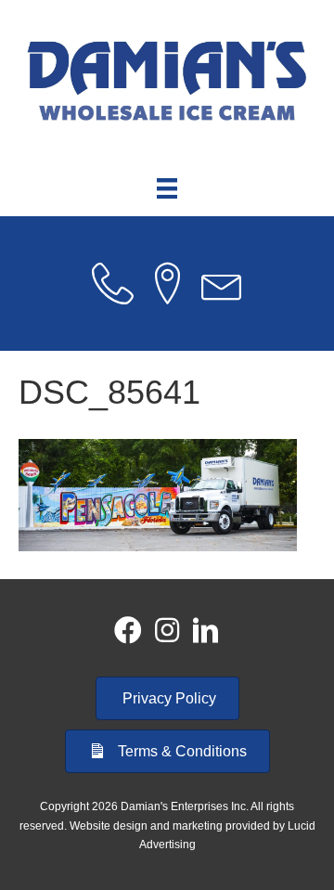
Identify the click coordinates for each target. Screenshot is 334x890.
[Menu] (167, 188)
